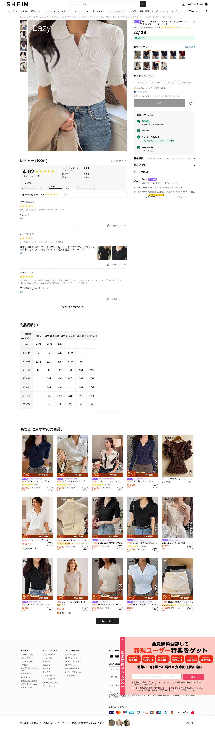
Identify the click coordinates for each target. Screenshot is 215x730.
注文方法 (46, 672)
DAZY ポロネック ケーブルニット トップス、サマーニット (72, 481)
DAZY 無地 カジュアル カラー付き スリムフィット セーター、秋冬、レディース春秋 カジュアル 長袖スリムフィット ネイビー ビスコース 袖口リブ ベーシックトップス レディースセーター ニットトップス (143, 481)
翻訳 (21, 218)
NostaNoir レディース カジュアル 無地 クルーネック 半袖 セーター (72, 540)
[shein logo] (17, 4)
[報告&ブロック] (125, 226)
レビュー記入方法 (72, 669)
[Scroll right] (206, 11)
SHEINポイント (71, 658)
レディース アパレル (35, 17)
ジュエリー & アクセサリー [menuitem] (94, 11)
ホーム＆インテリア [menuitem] (117, 11)
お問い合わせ (70, 655)
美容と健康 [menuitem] (144, 11)
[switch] (64, 194)
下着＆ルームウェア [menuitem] (197, 11)
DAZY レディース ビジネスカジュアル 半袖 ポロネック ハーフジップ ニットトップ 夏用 (37, 481)
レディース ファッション (54, 17)
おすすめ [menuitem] (24, 11)
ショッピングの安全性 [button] (150, 137)
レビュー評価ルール (73, 672)
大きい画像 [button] (190, 47)
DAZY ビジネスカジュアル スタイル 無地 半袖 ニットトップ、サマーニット (143, 543)
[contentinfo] (153, 712)
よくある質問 (70, 676)
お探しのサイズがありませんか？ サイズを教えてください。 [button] (158, 96)
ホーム (22, 17)
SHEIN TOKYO (27, 674)
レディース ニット (73, 17)
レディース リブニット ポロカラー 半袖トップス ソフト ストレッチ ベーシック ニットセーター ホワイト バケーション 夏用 (37, 540)
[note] (37, 475)
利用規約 (180, 682)
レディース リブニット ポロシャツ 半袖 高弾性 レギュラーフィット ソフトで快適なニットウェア (72, 602)
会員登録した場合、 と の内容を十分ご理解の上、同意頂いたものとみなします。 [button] (167, 683)
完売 (159, 103)
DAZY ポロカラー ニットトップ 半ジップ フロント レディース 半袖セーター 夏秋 (37, 604)
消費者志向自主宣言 (29, 681)
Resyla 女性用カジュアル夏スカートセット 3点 (178, 602)
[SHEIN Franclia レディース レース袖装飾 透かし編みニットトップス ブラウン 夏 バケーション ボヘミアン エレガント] (177, 456)
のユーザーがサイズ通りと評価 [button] (150, 88)
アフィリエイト (49, 686)
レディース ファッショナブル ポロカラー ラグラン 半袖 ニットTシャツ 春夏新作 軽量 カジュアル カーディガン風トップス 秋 (107, 481)
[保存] (191, 103)
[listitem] (37, 463)
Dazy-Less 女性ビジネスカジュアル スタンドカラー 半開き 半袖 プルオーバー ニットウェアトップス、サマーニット (107, 543)
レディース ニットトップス (93, 17)
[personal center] (183, 4)
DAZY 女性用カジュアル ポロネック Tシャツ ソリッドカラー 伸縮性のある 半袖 (143, 604)
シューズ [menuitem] (164, 11)
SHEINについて (27, 655)
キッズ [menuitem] (155, 11)
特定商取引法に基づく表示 (30, 669)
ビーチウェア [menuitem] (74, 11)
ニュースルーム (27, 662)
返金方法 (46, 669)
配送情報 (46, 662)
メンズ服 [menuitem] (132, 11)
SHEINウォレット (72, 665)
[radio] (137, 55)
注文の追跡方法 (49, 676)
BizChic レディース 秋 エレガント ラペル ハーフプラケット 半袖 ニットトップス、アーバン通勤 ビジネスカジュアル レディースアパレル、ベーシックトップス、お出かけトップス (177, 543)
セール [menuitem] (48, 11)
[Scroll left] (203, 11)
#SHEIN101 (26, 677)
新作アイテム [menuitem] (37, 11)
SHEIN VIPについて (51, 683)
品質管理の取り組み (29, 684)
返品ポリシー (48, 665)
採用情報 (24, 665)
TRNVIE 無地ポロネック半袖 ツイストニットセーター (107, 604)
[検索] (143, 4)
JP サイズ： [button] (147, 76)
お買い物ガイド (49, 655)
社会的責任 (25, 658)
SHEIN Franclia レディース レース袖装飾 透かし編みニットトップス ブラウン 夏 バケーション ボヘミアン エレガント (177, 479)
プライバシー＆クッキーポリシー (161, 682)
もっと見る (107, 621)
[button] (201, 4)
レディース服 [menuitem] (60, 11)
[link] (189, 4)
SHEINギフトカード (73, 662)
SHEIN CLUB (26, 688)
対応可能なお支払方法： (118, 707)
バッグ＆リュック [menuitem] (178, 11)
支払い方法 (47, 658)
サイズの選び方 (49, 679)
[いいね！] (108, 226)
